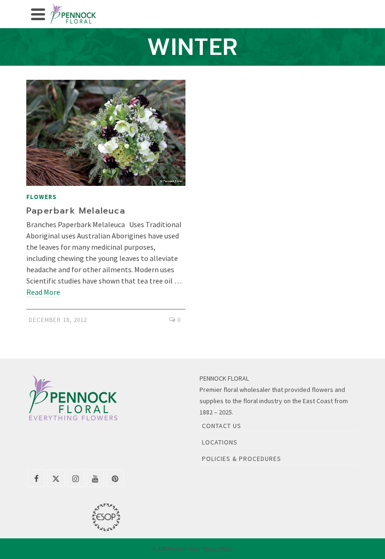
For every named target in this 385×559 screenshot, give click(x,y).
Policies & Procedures (241, 458)
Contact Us (221, 425)
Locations (220, 442)
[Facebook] (36, 478)
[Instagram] (76, 478)
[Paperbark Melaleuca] (105, 133)
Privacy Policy (218, 548)
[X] (56, 478)
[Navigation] (38, 14)
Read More (43, 292)
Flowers (41, 197)
